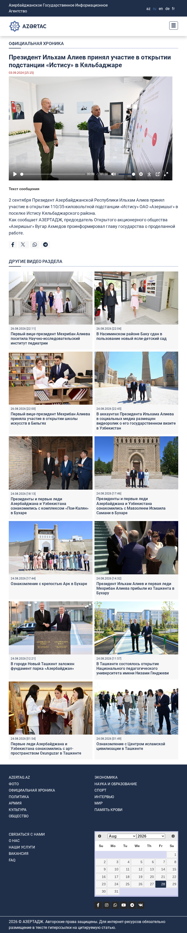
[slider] (52, 174)
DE (167, 8)
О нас (14, 841)
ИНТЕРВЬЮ (104, 797)
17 (116, 877)
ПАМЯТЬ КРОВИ (108, 810)
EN (161, 8)
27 (152, 884)
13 (152, 869)
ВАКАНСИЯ (18, 853)
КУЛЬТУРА (18, 810)
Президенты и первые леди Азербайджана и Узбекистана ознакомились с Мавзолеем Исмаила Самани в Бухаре (131, 505)
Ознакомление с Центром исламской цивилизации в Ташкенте (130, 746)
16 (104, 877)
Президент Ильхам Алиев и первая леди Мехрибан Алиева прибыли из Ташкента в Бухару (135, 588)
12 (140, 869)
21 (163, 877)
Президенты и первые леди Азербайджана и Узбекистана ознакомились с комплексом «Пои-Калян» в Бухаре (50, 506)
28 (163, 884)
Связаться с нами (27, 834)
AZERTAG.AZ (19, 777)
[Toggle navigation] (172, 25)
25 (128, 884)
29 (174, 884)
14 (163, 869)
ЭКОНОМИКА (106, 777)
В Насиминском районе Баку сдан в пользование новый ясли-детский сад (131, 336)
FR (173, 8)
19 (140, 877)
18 (128, 877)
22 (174, 877)
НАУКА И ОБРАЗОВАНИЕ (115, 784)
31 (116, 891)
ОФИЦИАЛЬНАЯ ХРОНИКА (36, 43)
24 (116, 884)
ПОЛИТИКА (19, 797)
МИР (98, 803)
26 (140, 884)
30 (104, 891)
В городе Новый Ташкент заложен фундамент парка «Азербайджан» (42, 666)
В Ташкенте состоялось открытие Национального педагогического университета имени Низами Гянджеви (132, 668)
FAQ (12, 860)
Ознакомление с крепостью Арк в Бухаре (49, 583)
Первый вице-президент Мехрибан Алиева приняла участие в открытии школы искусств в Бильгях (50, 419)
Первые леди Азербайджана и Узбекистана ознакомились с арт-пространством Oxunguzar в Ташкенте (46, 749)
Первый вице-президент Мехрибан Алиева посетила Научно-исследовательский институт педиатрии (50, 338)
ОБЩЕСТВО (18, 816)
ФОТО (14, 784)
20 (152, 877)
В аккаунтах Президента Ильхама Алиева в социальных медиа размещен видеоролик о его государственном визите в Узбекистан (136, 421)
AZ (148, 8)
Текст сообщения (24, 189)
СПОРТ (100, 790)
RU (154, 8)
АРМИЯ (15, 803)
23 (104, 884)
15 (174, 869)
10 (116, 869)
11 (128, 869)
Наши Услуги (22, 847)
